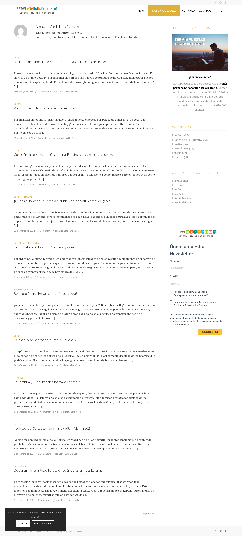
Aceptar (23, 523)
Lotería (18, 57)
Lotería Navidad (182, 198)
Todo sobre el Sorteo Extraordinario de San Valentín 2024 (53, 428)
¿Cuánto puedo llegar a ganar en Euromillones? (45, 108)
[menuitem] (140, 10)
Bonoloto (19, 289)
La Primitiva (179, 185)
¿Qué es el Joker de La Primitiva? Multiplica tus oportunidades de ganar (62, 201)
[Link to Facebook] (225, 2)
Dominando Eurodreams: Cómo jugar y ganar (44, 247)
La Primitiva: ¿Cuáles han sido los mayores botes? (47, 382)
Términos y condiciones (44, 531)
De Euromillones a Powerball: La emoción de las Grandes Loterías (58, 470)
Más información (43, 523)
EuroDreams (20, 243)
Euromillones (35, 243)
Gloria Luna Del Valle (68, 91)
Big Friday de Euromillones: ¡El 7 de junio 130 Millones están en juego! (61, 62)
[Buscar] (220, 10)
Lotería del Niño (182, 202)
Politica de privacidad (23, 531)
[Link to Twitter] (215, 2)
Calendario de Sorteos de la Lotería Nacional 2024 (48, 340)
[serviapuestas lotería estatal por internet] (37, 10)
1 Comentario (44, 91)
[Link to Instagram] (220, 2)
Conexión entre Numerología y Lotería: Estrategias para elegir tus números (64, 154)
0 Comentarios (46, 411)
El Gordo (177, 193)
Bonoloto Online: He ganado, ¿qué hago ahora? (45, 293)
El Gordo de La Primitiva (187, 139)
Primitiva (27, 196)
